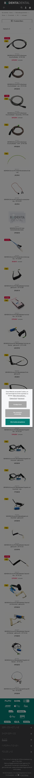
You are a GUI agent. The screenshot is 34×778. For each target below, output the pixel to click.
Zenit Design (24, 775)
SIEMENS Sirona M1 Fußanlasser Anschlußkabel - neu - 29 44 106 (17, 85)
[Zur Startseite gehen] (17, 2)
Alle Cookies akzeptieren (17, 422)
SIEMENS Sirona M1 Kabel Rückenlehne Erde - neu (17, 171)
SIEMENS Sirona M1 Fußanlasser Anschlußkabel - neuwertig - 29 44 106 (17, 113)
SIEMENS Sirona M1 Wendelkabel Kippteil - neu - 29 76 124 (17, 430)
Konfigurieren (18, 404)
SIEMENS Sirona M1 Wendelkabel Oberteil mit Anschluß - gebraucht (17, 603)
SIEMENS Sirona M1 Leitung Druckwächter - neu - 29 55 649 (17, 200)
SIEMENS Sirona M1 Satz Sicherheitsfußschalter (17, 229)
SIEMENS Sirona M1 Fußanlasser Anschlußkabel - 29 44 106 (17, 56)
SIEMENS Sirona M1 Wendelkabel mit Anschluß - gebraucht (17, 517)
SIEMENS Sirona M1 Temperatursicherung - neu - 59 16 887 (17, 257)
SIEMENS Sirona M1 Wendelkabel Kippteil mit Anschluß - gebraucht (17, 459)
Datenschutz (13, 398)
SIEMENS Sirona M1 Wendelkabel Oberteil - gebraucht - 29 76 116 (17, 545)
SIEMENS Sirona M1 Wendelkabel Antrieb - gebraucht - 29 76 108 (17, 286)
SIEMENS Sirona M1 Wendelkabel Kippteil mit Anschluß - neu (17, 488)
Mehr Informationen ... (19, 395)
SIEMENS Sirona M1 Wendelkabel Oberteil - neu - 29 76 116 (17, 574)
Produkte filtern (18, 21)
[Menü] (4, 7)
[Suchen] (21, 7)
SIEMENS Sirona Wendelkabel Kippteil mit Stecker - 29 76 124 (17, 661)
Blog (4, 739)
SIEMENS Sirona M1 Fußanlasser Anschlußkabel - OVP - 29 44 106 (17, 142)
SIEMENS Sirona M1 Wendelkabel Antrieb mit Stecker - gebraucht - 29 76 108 (17, 344)
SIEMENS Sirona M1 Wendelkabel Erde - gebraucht (17, 373)
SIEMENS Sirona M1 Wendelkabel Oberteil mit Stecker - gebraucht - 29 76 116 (17, 632)
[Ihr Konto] (26, 7)
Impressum (21, 398)
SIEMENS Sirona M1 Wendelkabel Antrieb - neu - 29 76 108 (17, 315)
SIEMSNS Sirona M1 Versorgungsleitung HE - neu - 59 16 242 (17, 689)
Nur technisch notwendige (17, 413)
